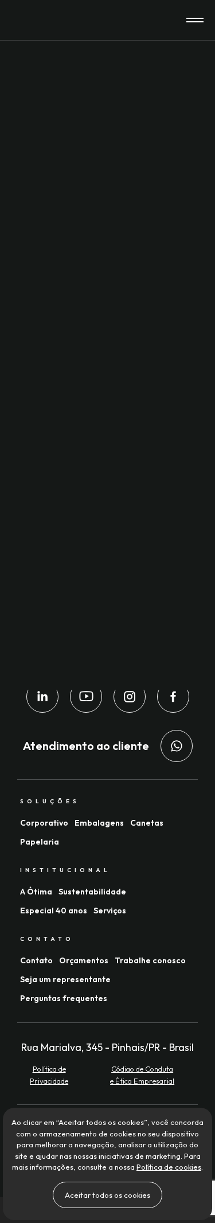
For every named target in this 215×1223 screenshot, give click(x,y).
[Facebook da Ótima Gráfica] (173, 697)
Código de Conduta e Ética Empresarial (142, 1074)
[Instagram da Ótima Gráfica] (130, 697)
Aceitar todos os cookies (107, 1194)
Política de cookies (168, 1166)
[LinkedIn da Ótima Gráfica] (42, 697)
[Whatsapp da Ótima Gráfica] (177, 746)
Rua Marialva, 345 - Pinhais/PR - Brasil (107, 1047)
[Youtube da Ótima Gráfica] (86, 697)
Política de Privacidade (49, 1074)
